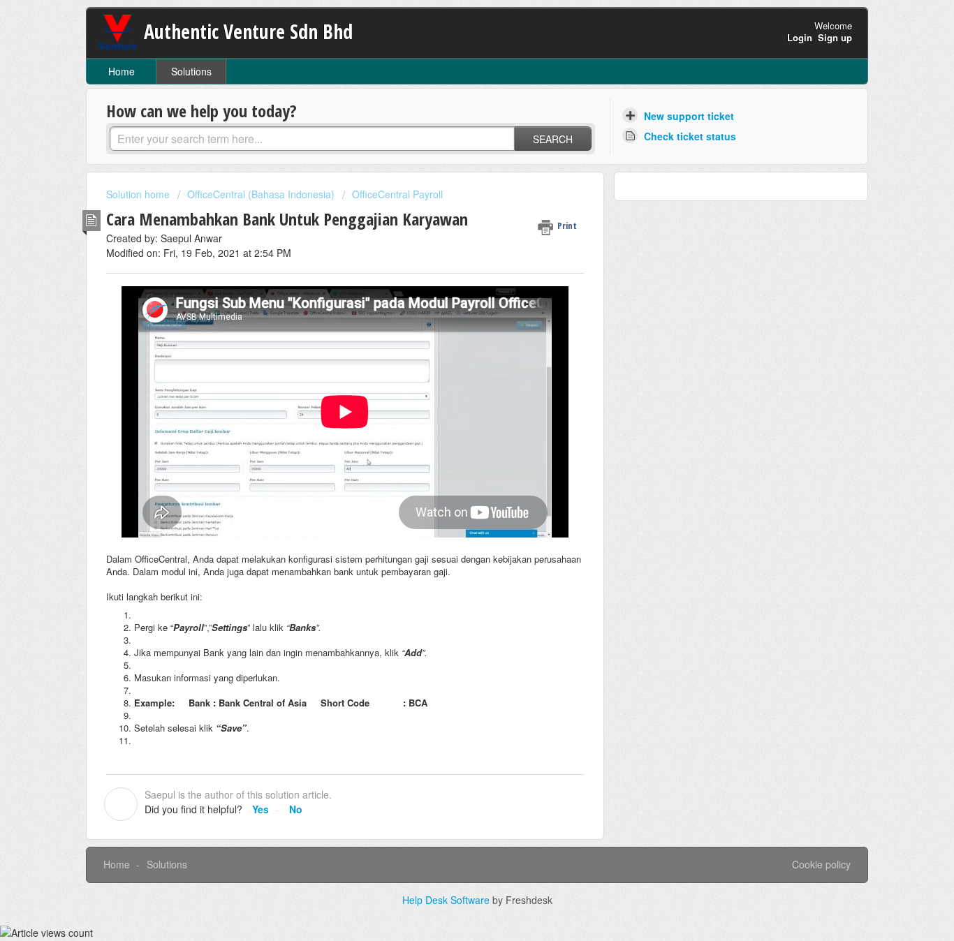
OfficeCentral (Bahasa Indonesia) (261, 194)
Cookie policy (821, 864)
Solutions (191, 71)
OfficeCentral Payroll (397, 194)
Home (121, 71)
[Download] (451, 290)
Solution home (139, 194)
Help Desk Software (447, 900)
